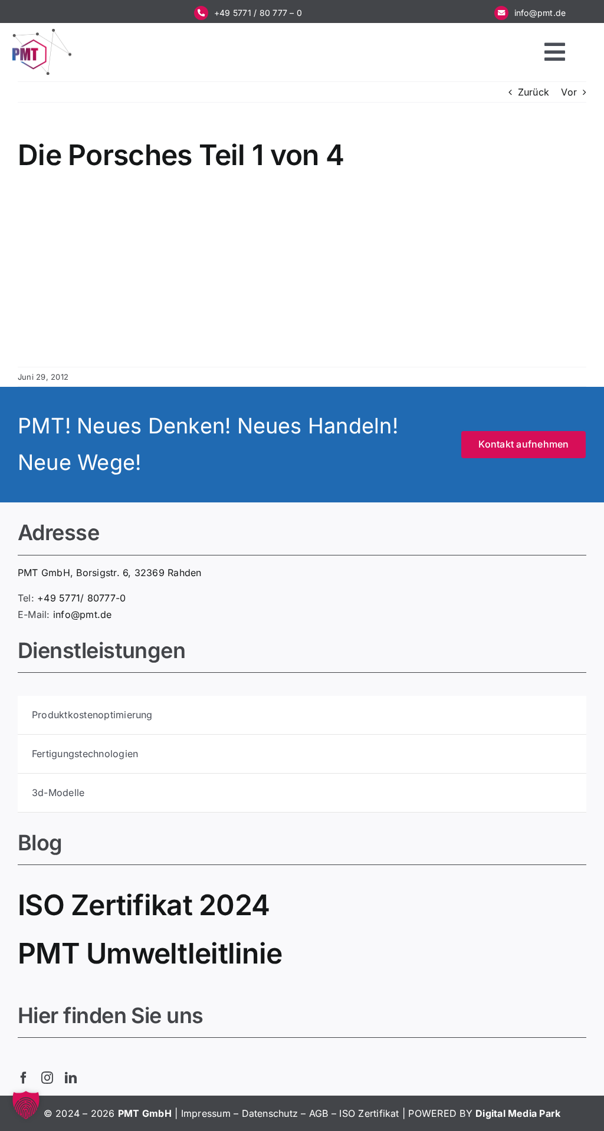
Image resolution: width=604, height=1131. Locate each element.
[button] (26, 1105)
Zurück (533, 92)
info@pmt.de (540, 13)
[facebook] (23, 1078)
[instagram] (47, 1078)
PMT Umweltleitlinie (150, 953)
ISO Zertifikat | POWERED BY (407, 1113)
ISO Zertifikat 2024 (144, 904)
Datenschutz (270, 1113)
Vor (569, 92)
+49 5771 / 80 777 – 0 (258, 13)
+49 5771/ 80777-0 (81, 598)
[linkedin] (71, 1078)
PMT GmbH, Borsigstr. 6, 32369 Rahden (110, 572)
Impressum (206, 1113)
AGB (319, 1113)
